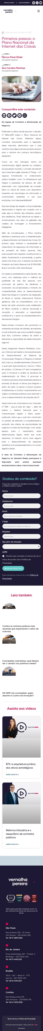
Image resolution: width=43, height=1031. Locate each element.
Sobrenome (7, 501)
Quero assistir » (12, 774)
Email (4, 511)
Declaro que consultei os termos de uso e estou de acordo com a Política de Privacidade (21, 559)
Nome (5, 491)
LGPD (4, 552)
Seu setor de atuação (11, 542)
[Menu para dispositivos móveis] (38, 11)
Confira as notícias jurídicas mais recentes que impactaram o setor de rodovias (20, 629)
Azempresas (21, 1028)
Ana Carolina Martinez (13, 68)
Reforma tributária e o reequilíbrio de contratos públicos (20, 834)
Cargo (5, 521)
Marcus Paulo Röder (12, 57)
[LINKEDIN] (33, 2)
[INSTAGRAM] (37, 2)
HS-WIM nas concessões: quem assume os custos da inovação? (18, 694)
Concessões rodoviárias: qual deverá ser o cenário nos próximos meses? (20, 662)
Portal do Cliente (9, 2)
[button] (4, 115)
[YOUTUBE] (40, 2)
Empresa (6, 531)
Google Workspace (24, 2)
